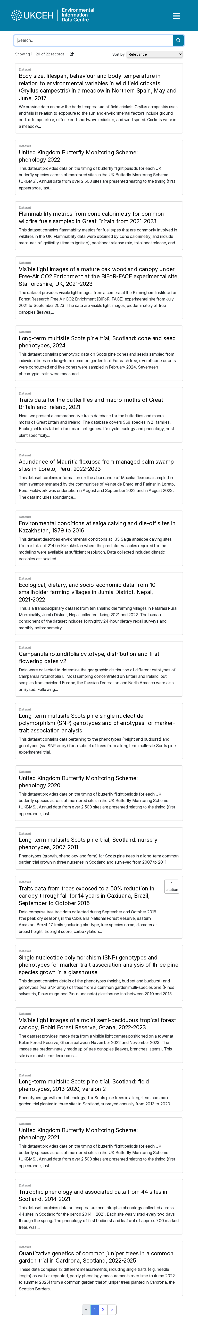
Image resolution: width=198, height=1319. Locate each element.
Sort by (118, 54)
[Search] (178, 40)
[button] (72, 54)
